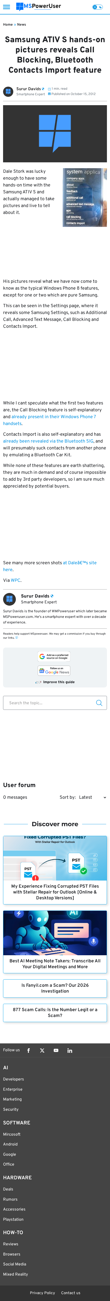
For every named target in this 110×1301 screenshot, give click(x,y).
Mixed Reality (15, 1274)
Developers (13, 1079)
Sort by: (68, 798)
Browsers (11, 1254)
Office (8, 1164)
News (21, 25)
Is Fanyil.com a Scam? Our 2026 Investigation (55, 988)
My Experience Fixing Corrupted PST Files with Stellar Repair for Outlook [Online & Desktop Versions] (55, 892)
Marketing (12, 1099)
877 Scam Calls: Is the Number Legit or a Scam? (55, 1013)
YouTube (56, 1050)
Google (9, 1154)
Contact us (70, 1293)
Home (8, 25)
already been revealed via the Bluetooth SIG (48, 441)
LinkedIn (70, 1050)
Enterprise (13, 1089)
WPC (15, 581)
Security (10, 1109)
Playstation (13, 1219)
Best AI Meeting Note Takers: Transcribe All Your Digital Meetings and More (55, 964)
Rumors (10, 1199)
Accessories (14, 1209)
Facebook (28, 1050)
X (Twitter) (42, 1050)
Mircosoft (11, 1134)
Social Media (14, 1264)
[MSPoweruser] (38, 7)
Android (10, 1144)
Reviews (10, 1244)
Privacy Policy (42, 1293)
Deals (8, 1189)
